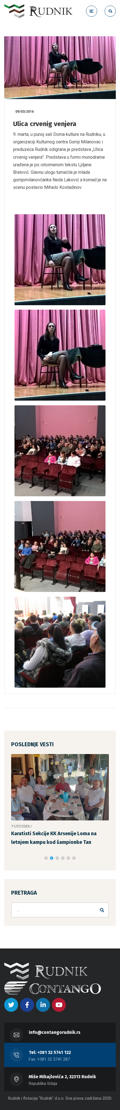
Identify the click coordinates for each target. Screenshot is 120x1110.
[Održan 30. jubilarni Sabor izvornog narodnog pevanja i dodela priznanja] (60, 789)
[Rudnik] (38, 11)
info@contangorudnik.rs (54, 1036)
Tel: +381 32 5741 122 (50, 1056)
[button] (46, 861)
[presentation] (13, 861)
